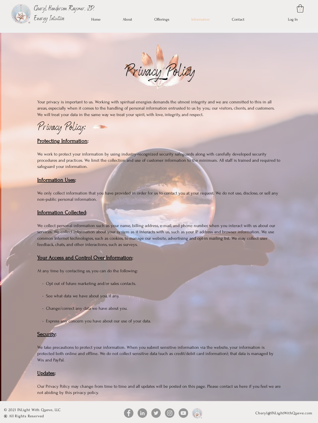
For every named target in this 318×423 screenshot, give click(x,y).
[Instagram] (169, 413)
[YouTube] (128, 413)
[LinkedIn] (142, 413)
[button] (300, 8)
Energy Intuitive (49, 19)
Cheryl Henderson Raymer (59, 9)
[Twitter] (156, 413)
